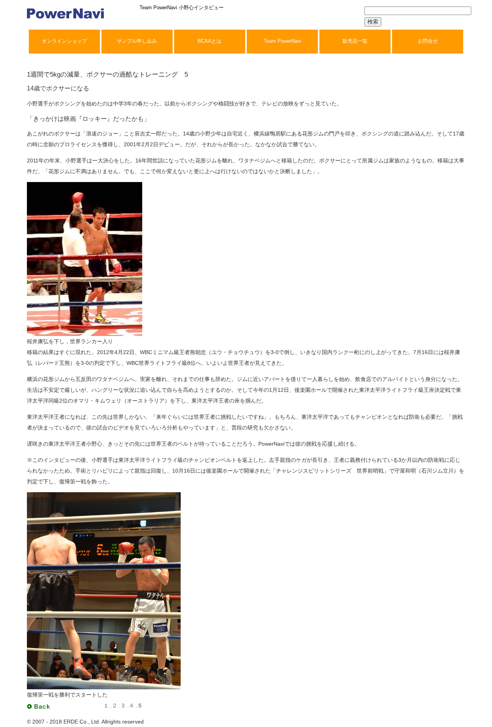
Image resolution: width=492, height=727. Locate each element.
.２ (113, 705)
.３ (122, 705)
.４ (130, 705)
